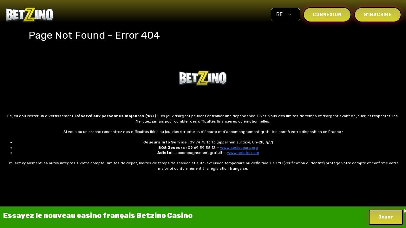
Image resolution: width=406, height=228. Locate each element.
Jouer (385, 217)
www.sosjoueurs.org (239, 147)
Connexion (327, 14)
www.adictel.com (243, 152)
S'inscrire (378, 14)
